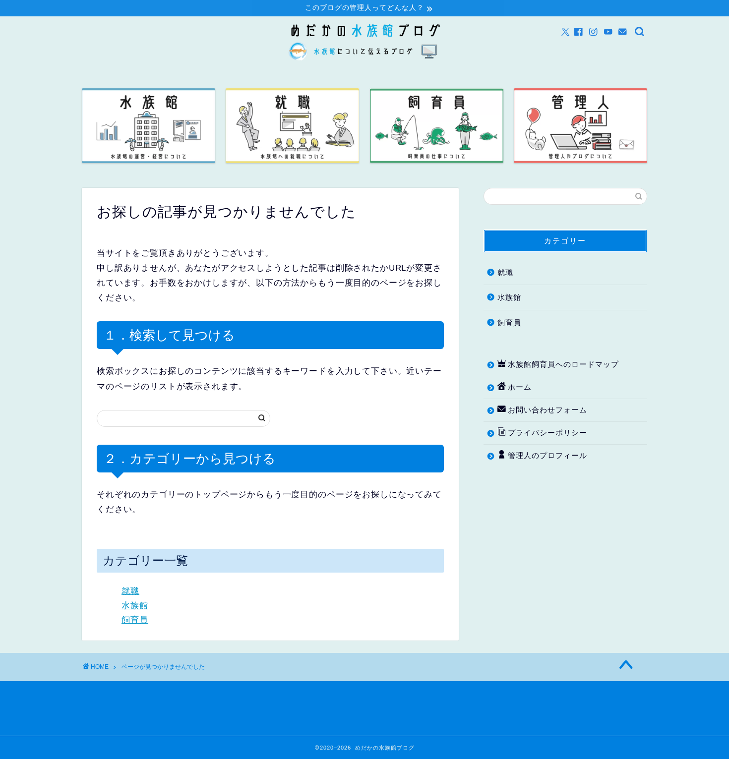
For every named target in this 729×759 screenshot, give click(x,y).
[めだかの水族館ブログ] (364, 61)
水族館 (135, 605)
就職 (130, 591)
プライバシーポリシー (547, 432)
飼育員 (135, 620)
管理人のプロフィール (547, 455)
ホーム (520, 387)
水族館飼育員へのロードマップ (563, 364)
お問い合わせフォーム (547, 410)
